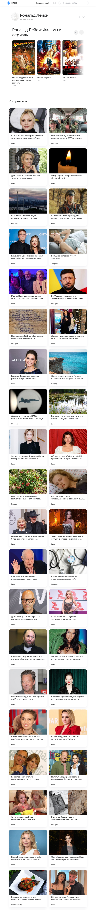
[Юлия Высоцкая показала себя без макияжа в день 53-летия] (28, 848)
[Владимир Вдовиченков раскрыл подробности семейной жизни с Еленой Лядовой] (28, 247)
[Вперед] (81, 32)
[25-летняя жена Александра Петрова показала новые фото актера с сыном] (68, 888)
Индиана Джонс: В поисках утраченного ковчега (23, 80)
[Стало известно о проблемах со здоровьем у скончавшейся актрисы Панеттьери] (28, 127)
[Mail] (8, 3)
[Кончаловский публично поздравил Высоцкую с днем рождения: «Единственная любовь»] (28, 768)
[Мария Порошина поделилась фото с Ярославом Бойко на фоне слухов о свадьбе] (28, 287)
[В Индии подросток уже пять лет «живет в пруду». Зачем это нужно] (68, 407)
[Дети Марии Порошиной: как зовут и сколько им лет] (28, 167)
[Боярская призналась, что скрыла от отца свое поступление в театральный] (68, 688)
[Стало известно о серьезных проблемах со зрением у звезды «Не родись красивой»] (28, 728)
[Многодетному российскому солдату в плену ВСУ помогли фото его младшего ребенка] (68, 127)
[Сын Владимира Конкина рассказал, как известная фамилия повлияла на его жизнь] (28, 568)
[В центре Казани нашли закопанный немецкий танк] (68, 808)
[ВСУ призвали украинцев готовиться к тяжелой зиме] (28, 207)
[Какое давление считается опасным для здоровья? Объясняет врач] (68, 568)
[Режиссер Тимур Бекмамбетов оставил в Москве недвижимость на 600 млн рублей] (28, 648)
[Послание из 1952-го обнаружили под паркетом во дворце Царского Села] (28, 327)
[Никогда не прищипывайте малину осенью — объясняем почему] (28, 488)
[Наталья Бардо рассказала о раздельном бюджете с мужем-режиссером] (68, 768)
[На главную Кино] (13, 3)
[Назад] (76, 32)
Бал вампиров (69, 78)
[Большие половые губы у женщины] (68, 247)
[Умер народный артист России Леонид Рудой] (68, 167)
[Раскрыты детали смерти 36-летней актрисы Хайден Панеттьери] (68, 728)
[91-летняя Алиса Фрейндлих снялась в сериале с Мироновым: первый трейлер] (68, 207)
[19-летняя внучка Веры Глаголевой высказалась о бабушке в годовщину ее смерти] (28, 808)
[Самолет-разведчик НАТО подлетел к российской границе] (28, 407)
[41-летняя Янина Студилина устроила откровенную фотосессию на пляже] (68, 608)
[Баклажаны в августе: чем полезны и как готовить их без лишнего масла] (28, 888)
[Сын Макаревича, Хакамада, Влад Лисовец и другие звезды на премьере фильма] (68, 848)
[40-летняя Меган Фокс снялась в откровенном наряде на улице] (68, 648)
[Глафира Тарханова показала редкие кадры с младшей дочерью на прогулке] (28, 367)
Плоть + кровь (44, 78)
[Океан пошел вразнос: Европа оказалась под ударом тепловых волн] (68, 367)
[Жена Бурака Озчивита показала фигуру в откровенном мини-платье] (68, 528)
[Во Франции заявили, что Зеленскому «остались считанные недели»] (68, 287)
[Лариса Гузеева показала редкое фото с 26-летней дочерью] (68, 327)
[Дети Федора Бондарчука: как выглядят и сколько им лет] (28, 608)
